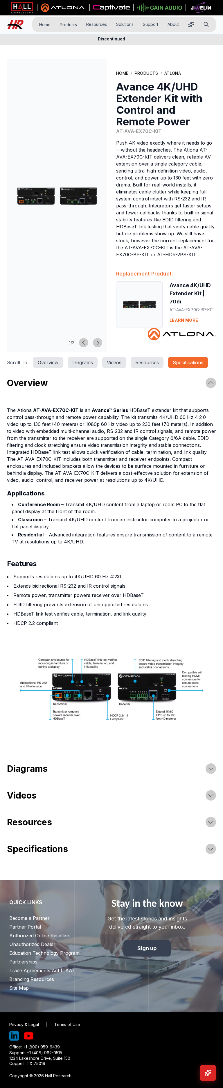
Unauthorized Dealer (32, 944)
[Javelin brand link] (201, 8)
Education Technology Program (40, 953)
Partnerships (23, 962)
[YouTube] (29, 1036)
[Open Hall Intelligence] (191, 24)
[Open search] (206, 24)
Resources (96, 24)
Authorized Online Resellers (40, 935)
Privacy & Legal (24, 1024)
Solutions (125, 24)
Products (68, 24)
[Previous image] (83, 342)
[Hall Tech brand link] (22, 8)
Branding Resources (31, 979)
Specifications (188, 362)
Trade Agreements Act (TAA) (40, 970)
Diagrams (82, 362)
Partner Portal (25, 927)
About (173, 24)
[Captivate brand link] (112, 8)
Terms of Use (67, 1024)
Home (45, 24)
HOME (122, 73)
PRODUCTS (146, 73)
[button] (57, 196)
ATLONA (172, 73)
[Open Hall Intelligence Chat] (208, 1073)
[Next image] (97, 342)
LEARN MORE (184, 320)
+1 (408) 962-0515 (44, 1052)
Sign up (147, 948)
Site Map (19, 988)
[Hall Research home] (17, 25)
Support (150, 24)
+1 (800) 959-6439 (41, 1046)
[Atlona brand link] (63, 7)
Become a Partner (29, 918)
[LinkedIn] (14, 1036)
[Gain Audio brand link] (159, 8)
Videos (114, 362)
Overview (48, 362)
